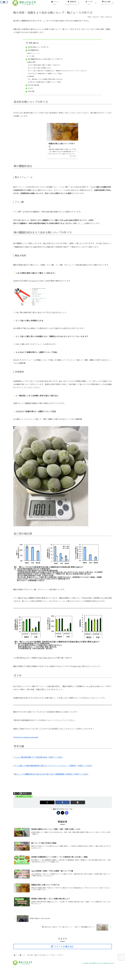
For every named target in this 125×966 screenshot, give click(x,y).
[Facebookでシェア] (62, 802)
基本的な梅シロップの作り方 (38, 47)
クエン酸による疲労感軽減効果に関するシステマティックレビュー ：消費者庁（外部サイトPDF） (54, 766)
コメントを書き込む (64, 946)
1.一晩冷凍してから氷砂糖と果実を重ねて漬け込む (46, 79)
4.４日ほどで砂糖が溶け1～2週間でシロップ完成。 (46, 73)
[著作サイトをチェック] (58, 812)
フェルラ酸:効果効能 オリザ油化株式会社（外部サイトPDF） (39, 757)
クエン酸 (31, 56)
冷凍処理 (31, 76)
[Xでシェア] (47, 802)
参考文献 (31, 91)
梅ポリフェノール (34, 53)
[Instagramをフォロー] (66, 812)
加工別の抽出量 (33, 85)
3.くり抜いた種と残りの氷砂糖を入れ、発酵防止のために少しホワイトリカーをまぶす (57, 70)
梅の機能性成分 (33, 50)
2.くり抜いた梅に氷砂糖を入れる (40, 68)
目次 (30, 43)
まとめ (30, 88)
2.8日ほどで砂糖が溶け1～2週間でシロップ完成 (45, 82)
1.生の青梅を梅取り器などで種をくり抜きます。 (45, 65)
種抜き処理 (31, 62)
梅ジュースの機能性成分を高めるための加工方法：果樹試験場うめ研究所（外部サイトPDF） (52, 774)
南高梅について (27, 793)
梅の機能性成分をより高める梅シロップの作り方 (45, 59)
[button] (78, 802)
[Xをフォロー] (62, 812)
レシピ (17, 793)
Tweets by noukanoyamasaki (25, 737)
